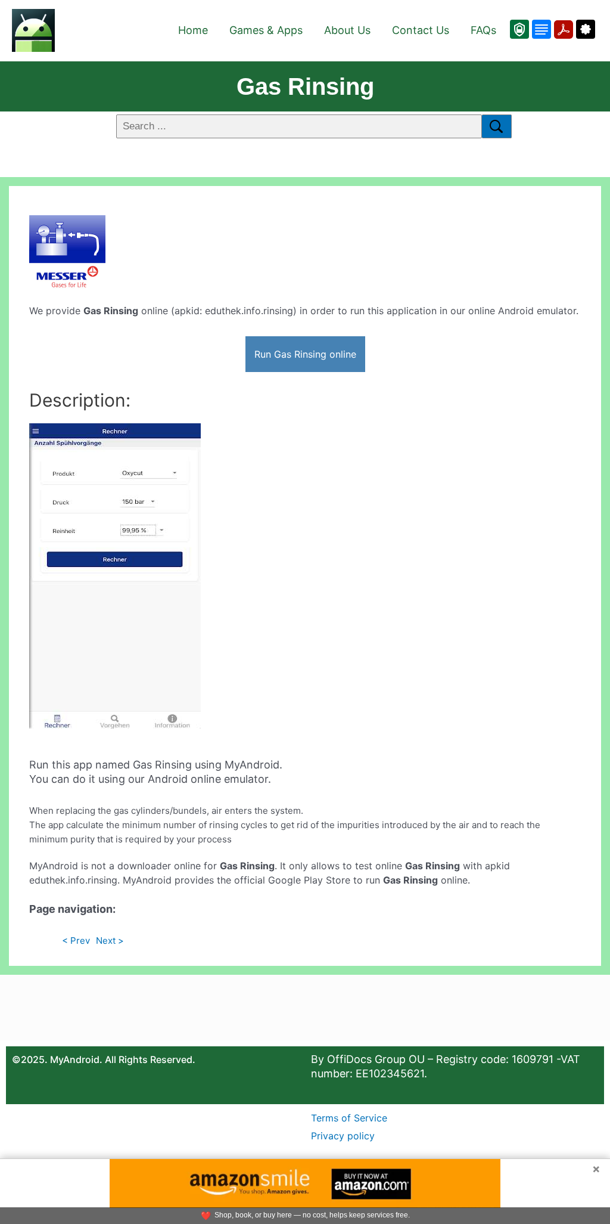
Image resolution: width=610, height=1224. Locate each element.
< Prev (76, 940)
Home (193, 30)
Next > (110, 940)
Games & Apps (266, 30)
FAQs (483, 30)
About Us (347, 30)
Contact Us (420, 30)
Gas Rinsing (305, 86)
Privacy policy (343, 1136)
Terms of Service (349, 1118)
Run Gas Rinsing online (305, 354)
